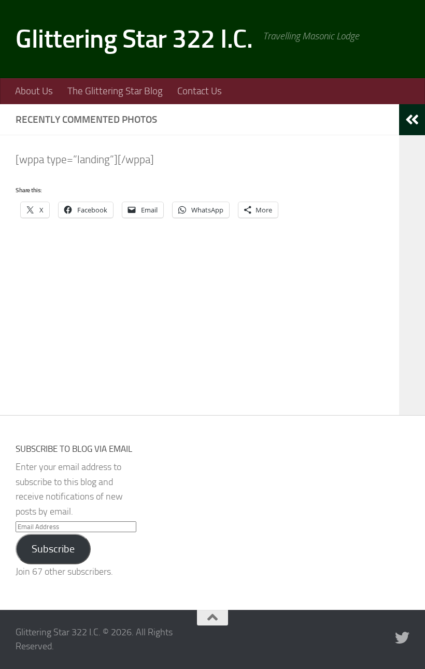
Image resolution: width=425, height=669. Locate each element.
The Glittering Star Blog (115, 91)
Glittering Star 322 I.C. (134, 38)
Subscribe (53, 549)
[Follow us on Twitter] (402, 638)
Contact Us (199, 91)
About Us (34, 91)
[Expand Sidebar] (412, 119)
